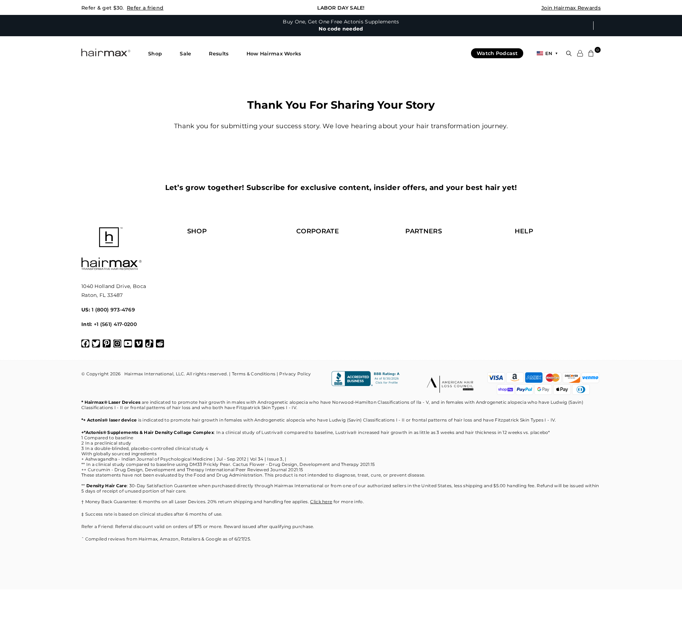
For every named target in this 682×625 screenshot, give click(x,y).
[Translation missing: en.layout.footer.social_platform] (85, 343)
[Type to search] (569, 53)
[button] (155, 54)
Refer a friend (145, 8)
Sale (185, 54)
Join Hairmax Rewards (571, 8)
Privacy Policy (295, 373)
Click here (321, 501)
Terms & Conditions (253, 373)
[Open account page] (580, 53)
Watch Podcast (497, 53)
